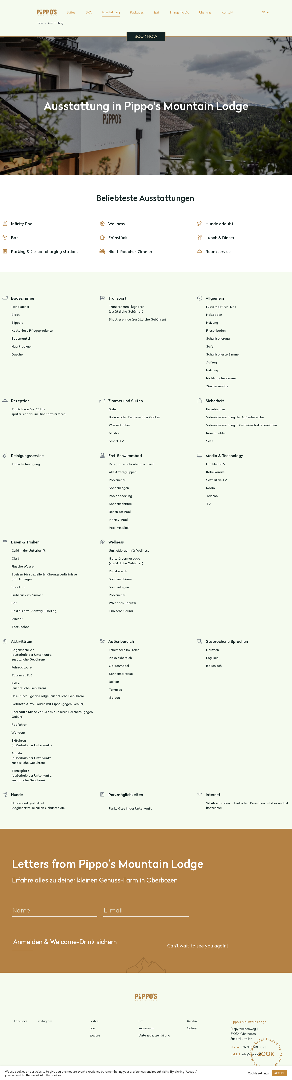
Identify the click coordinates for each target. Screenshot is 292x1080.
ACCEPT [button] (279, 1073)
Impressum (146, 1028)
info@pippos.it (245, 1054)
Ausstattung (111, 12)
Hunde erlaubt (219, 223)
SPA (89, 12)
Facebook (21, 1021)
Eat (156, 12)
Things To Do (179, 12)
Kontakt (227, 12)
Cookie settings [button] (258, 1073)
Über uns (205, 12)
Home (39, 23)
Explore (95, 1035)
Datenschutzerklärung (154, 1035)
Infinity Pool (22, 223)
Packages (137, 12)
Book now (146, 36)
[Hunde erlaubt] (200, 224)
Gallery (192, 1028)
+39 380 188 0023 (248, 1047)
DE (263, 12)
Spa (92, 1028)
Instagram (45, 1021)
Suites (71, 12)
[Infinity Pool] (5, 224)
